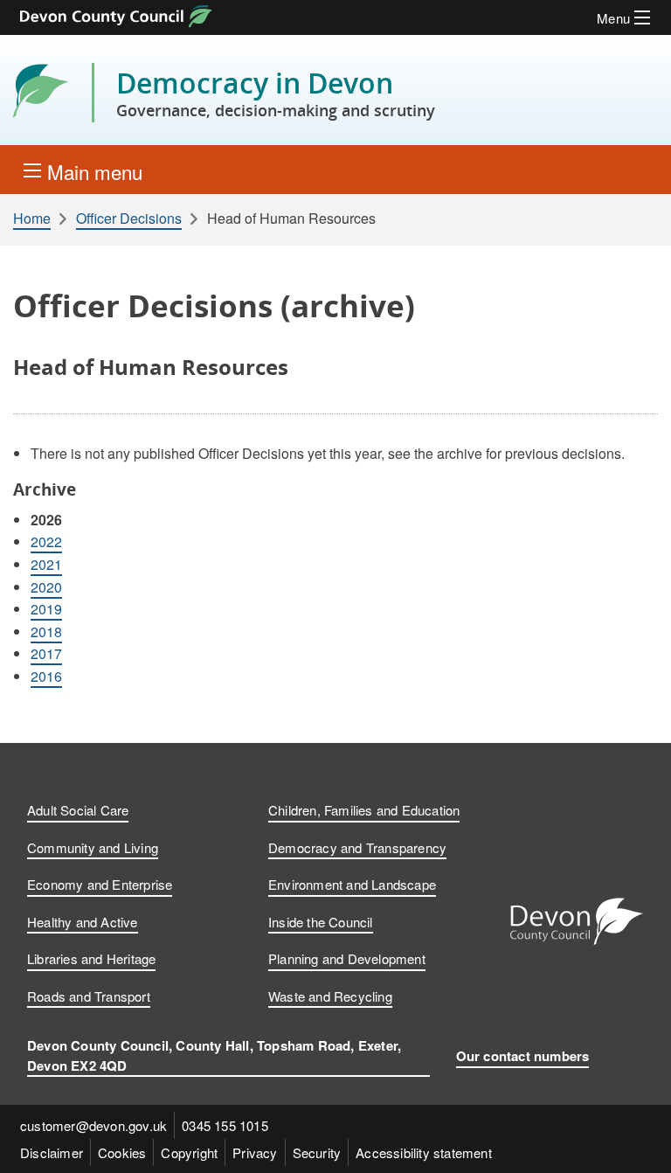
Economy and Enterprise (99, 884)
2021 (46, 564)
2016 (46, 676)
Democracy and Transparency (357, 847)
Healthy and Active (82, 922)
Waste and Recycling (330, 996)
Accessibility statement (424, 1152)
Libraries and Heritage (91, 958)
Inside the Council (320, 922)
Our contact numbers (523, 1055)
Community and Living (92, 847)
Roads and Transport (88, 996)
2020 (46, 587)
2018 (46, 631)
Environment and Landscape (352, 884)
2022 (46, 541)
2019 (46, 609)
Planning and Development (346, 958)
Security (317, 1152)
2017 (46, 653)
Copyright (189, 1152)
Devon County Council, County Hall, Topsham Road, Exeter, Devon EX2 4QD (214, 1055)
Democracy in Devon (275, 92)
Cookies (122, 1152)
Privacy (254, 1152)
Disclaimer (51, 1152)
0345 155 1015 (225, 1125)
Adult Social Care (77, 810)
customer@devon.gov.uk (93, 1125)
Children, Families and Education (364, 810)
